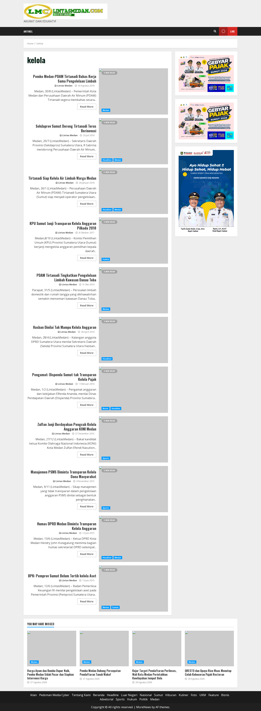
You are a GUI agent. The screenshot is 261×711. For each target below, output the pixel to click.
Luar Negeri (129, 695)
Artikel (28, 31)
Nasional (146, 695)
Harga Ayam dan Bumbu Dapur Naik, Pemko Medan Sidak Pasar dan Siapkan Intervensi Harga (51, 648)
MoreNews (143, 707)
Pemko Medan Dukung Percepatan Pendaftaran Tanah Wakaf (104, 648)
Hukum (132, 699)
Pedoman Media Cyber (54, 695)
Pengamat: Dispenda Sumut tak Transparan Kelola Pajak (133, 390)
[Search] (215, 31)
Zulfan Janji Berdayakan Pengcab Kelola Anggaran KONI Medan (133, 439)
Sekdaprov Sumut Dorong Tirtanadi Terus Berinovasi (133, 141)
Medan (106, 110)
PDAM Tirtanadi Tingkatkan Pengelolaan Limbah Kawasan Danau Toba (133, 290)
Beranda (98, 695)
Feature (213, 695)
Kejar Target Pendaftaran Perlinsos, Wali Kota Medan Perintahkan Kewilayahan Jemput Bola (156, 648)
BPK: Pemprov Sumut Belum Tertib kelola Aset (133, 588)
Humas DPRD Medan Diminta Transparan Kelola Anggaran (133, 539)
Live (232, 31)
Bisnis (105, 408)
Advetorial (106, 699)
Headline (107, 160)
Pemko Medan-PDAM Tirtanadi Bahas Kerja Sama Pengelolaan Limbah (133, 91)
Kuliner (183, 695)
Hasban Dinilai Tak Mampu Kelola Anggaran (133, 340)
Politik (106, 259)
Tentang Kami (81, 695)
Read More (86, 106)
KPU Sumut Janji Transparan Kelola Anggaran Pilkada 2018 (133, 240)
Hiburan (170, 695)
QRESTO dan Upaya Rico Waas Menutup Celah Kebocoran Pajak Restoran (209, 648)
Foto (194, 695)
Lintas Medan (64, 85)
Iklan (33, 695)
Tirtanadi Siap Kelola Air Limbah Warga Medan (133, 191)
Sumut (115, 607)
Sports (106, 458)
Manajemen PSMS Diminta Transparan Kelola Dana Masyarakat (133, 489)
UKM (202, 695)
